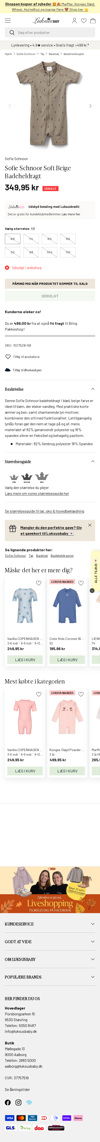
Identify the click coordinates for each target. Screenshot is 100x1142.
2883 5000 (27, 1060)
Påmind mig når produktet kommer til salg (50, 283)
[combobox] (50, 32)
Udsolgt (50, 296)
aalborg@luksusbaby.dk (23, 1066)
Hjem (8, 53)
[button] (93, 20)
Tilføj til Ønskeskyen (27, 370)
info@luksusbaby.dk (21, 1031)
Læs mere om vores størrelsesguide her (37, 493)
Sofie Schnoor (26, 53)
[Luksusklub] (17, 206)
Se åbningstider (17, 1089)
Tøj (42, 53)
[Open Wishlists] (83, 20)
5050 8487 (27, 1025)
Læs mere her (71, 214)
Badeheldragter (74, 53)
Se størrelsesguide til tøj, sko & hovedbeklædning (44, 511)
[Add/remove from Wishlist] (38, 583)
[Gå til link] (50, 890)
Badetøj (54, 53)
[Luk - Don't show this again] (92, 590)
